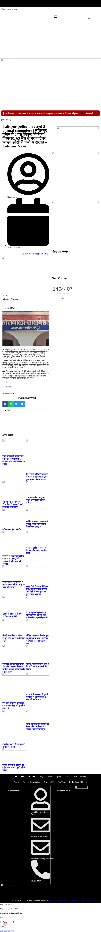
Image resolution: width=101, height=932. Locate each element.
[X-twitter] (75, 3)
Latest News (27, 254)
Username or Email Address (11, 913)
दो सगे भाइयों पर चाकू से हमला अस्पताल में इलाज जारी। (35, 500)
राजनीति (68, 777)
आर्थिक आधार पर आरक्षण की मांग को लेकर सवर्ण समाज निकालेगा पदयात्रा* (37, 524)
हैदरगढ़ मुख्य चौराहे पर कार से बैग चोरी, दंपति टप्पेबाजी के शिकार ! (37, 666)
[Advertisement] (50, 38)
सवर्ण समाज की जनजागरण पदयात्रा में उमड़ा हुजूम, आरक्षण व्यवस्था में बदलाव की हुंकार (48, 113)
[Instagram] (90, 3)
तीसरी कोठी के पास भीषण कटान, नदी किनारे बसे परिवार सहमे (13, 638)
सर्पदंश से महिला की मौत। (12, 529)
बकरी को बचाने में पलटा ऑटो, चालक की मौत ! (14, 745)
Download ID (49, 782)
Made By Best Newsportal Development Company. (68, 900)
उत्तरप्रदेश (36, 254)
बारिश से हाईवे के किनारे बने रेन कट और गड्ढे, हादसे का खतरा (37, 550)
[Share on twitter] (16, 404)
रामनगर (50, 777)
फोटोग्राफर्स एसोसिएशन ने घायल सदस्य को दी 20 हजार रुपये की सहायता (13, 584)
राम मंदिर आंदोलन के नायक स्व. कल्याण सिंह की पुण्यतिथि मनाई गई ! (13, 705)
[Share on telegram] (22, 404)
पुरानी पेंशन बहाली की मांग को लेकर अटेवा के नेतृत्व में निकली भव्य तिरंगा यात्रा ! (37, 726)
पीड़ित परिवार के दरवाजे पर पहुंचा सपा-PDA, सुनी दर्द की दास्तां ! (13, 767)
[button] (25, 3)
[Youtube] (83, 3)
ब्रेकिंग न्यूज (45, 254)
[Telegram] (98, 3)
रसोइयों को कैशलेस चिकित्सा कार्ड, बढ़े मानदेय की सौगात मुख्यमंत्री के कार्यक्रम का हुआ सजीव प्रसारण (37, 590)
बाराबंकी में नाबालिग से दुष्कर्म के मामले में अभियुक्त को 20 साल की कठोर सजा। (37, 697)
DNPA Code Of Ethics (78, 782)
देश (16, 777)
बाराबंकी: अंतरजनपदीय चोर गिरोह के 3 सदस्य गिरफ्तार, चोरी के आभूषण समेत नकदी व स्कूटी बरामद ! (13, 668)
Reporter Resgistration (31, 782)
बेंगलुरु (42, 777)
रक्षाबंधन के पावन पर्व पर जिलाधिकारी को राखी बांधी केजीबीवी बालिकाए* (12, 504)
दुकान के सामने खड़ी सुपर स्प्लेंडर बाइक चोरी (12, 615)
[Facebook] (68, 3)
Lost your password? (8, 931)
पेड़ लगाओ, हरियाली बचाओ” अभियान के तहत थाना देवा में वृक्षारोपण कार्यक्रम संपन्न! (37, 477)
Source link (6, 387)
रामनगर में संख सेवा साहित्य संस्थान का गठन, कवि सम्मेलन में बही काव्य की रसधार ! (13, 560)
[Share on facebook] (5, 404)
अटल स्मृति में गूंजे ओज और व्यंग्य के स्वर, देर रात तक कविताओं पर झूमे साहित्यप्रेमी (37, 615)
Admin (16, 782)
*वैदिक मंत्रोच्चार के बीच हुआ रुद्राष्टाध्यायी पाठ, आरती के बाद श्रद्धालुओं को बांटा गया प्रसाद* (37, 639)
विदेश (22, 777)
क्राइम (59, 777)
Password (4, 917)
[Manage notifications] (5, 923)
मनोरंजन (83, 777)
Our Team (62, 782)
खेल (75, 777)
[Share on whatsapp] (11, 404)
